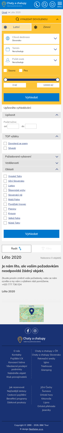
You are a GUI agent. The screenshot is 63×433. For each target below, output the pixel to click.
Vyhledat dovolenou (34, 19)
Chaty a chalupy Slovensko (46, 354)
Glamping (46, 369)
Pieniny (12, 208)
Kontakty (16, 354)
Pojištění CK (16, 358)
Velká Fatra (14, 218)
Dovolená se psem (18, 143)
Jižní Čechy (46, 387)
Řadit (14, 248)
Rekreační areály (46, 358)
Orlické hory (46, 394)
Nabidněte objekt (17, 373)
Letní (16, 27)
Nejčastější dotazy (16, 391)
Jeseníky (46, 410)
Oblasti (9, 169)
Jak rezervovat (16, 387)
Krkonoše (46, 398)
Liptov (11, 185)
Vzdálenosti (12, 162)
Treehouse (46, 366)
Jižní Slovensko (16, 180)
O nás (17, 350)
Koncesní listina (16, 362)
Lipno (46, 402)
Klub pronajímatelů (17, 376)
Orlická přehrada (46, 406)
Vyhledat (31, 97)
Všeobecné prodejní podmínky (16, 368)
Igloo (46, 362)
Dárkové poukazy (16, 402)
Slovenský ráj (15, 194)
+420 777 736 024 (37, 5)
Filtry (49, 248)
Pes (26, 70)
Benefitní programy (17, 398)
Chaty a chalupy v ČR (46, 350)
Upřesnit (10, 114)
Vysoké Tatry (15, 176)
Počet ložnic (10, 122)
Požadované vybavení (18, 156)
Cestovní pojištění (16, 394)
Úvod (4, 12)
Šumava (46, 391)
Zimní (46, 27)
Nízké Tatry (14, 222)
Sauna (11, 70)
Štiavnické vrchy (16, 190)
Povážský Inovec (17, 204)
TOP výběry (12, 136)
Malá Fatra (14, 199)
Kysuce (12, 213)
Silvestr (12, 148)
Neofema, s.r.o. (36, 429)
